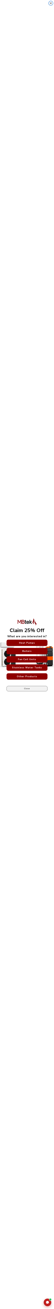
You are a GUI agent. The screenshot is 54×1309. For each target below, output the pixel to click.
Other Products (27, 676)
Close (27, 688)
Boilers (27, 651)
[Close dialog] (51, 3)
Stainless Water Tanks (27, 667)
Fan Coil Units (27, 659)
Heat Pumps (27, 642)
